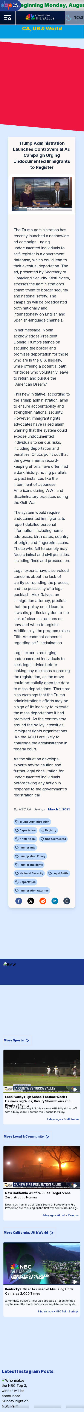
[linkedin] (54, 901)
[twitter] (30, 901)
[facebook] (18, 901)
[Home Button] (40, 18)
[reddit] (42, 901)
